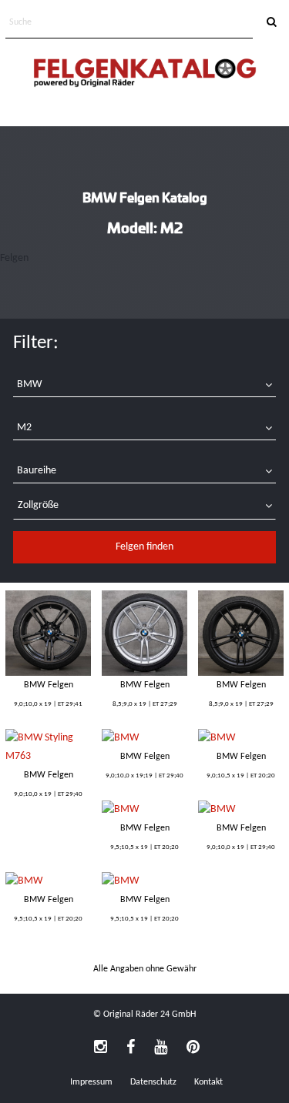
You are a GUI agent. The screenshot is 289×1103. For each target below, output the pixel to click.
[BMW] (48, 633)
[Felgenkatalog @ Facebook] (130, 1048)
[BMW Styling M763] (48, 747)
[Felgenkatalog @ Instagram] (100, 1048)
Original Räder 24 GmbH (149, 1014)
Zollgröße (38, 505)
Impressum (91, 1082)
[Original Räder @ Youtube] (160, 1048)
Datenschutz (153, 1082)
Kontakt (208, 1082)
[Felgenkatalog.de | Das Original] (145, 74)
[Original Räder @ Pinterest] (193, 1048)
